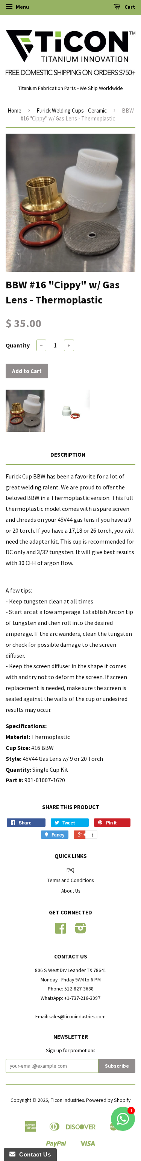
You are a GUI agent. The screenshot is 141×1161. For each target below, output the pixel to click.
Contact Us (33, 1154)
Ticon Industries (67, 1100)
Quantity (18, 345)
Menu (22, 6)
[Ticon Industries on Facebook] (60, 931)
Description (67, 454)
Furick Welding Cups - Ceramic (71, 110)
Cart (129, 6)
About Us (70, 891)
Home (14, 110)
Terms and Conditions (70, 880)
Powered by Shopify (108, 1100)
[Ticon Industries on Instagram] (80, 931)
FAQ (70, 870)
